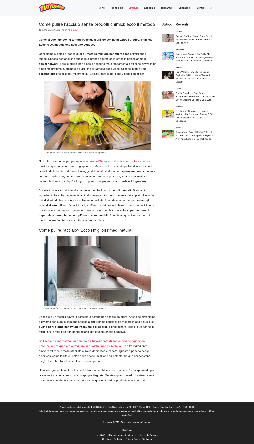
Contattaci (146, 422)
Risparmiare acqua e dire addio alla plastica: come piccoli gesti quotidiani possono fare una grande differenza (194, 57)
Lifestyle (133, 8)
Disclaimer (147, 439)
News (101, 8)
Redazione (119, 439)
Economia (149, 8)
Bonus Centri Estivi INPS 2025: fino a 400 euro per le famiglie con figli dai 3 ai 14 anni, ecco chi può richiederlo (195, 135)
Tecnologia (117, 8)
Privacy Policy (133, 439)
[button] (211, 8)
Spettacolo (185, 8)
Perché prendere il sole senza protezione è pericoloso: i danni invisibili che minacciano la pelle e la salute (195, 96)
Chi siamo (107, 439)
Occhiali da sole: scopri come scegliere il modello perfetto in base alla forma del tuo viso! (195, 39)
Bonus (200, 8)
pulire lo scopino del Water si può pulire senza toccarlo (107, 161)
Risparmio (167, 8)
